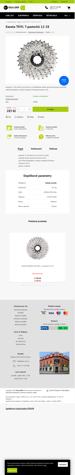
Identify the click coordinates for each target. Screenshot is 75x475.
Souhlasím (62, 464)
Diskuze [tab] (53, 148)
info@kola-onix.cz (23, 361)
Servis (21, 335)
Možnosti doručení (12, 99)
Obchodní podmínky (20, 310)
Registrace (64, 2)
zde (45, 465)
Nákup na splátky (20, 322)
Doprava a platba (20, 2)
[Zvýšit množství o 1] (29, 109)
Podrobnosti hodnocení (36, 32)
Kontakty (8, 2)
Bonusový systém (20, 324)
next (67, 258)
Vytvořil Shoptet (54, 390)
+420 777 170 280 (55, 7)
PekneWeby (65, 390)
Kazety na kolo (51, 183)
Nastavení (12, 470)
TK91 (52, 32)
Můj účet (21, 338)
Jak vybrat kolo (21, 341)
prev (7, 258)
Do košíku (50, 109)
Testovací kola (20, 344)
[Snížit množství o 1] (19, 109)
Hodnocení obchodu (20, 319)
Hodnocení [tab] (36, 148)
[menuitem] (10, 15)
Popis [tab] (20, 148)
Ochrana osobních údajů (28, 392)
